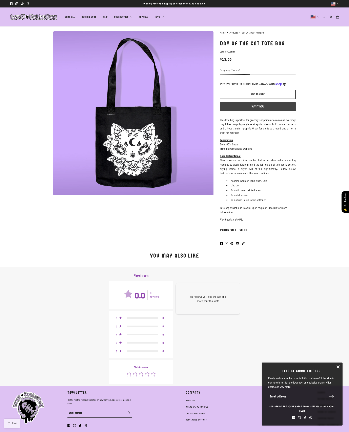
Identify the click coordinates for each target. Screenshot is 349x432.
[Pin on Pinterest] (232, 243)
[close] (338, 367)
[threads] (28, 4)
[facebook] (11, 4)
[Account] (331, 17)
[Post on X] (226, 243)
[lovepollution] (34, 17)
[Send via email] (237, 243)
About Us (190, 400)
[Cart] (337, 17)
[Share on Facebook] (221, 243)
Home (222, 32)
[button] (243, 243)
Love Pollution (227, 52)
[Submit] (331, 396)
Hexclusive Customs (196, 420)
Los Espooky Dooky (195, 413)
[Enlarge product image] (133, 113)
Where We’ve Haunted (197, 407)
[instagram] (17, 4)
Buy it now (257, 106)
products (233, 32)
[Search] (324, 17)
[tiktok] (22, 4)
